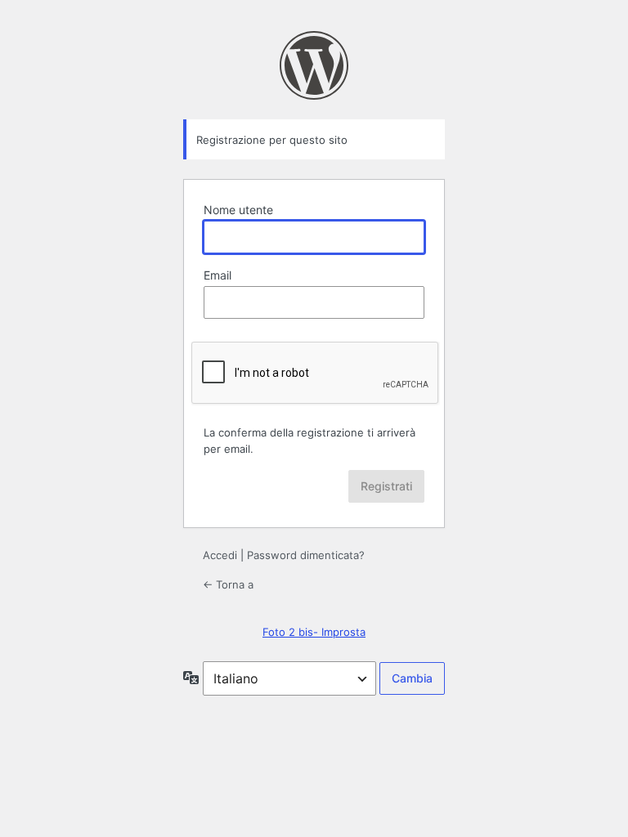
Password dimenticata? (306, 555)
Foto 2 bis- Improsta (314, 631)
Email (217, 275)
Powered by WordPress (314, 65)
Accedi (220, 555)
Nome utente (238, 210)
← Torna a (228, 584)
